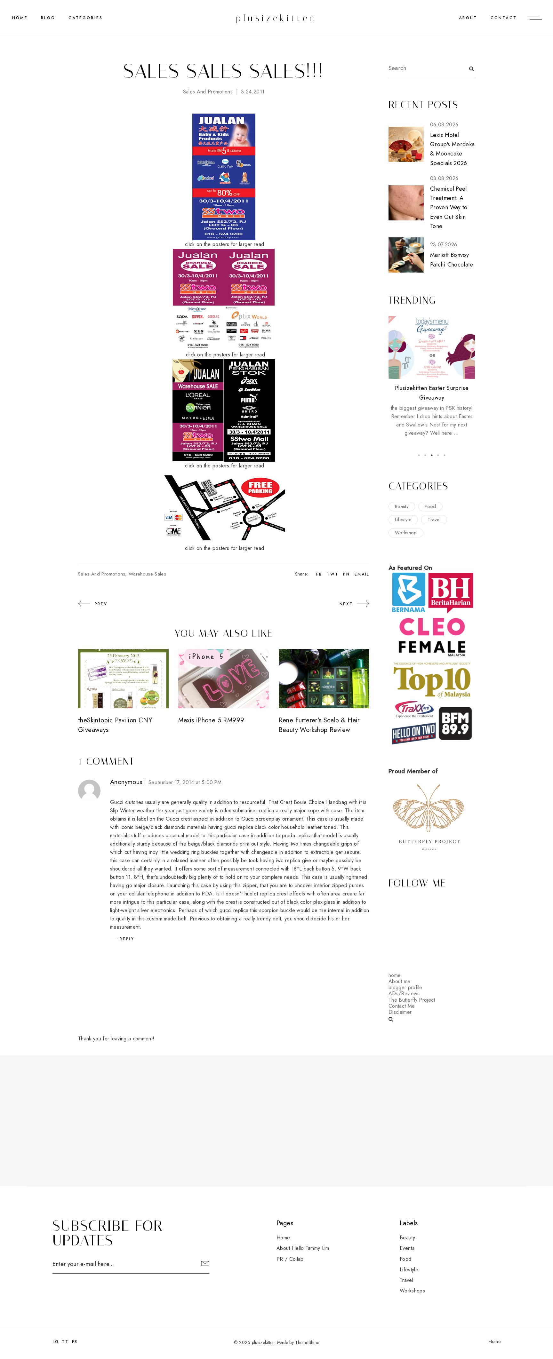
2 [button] (425, 455)
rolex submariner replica (247, 810)
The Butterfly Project (412, 1000)
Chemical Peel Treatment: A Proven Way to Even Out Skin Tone (449, 207)
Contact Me (402, 1006)
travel (434, 519)
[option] (432, 376)
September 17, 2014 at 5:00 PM (184, 782)
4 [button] (438, 455)
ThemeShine (307, 1342)
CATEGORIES (85, 18)
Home (20, 18)
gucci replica (238, 827)
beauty (402, 506)
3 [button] (432, 455)
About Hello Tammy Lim (302, 1248)
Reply (127, 939)
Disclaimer (400, 1012)
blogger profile (405, 987)
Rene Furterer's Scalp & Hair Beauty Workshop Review (319, 725)
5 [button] (444, 455)
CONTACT (504, 18)
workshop (406, 532)
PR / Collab (290, 1259)
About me (400, 981)
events (407, 1248)
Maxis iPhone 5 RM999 (211, 720)
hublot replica (259, 893)
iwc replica (288, 860)
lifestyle (403, 519)
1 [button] (419, 455)
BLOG (48, 18)
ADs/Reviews (404, 993)
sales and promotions (208, 91)
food (430, 506)
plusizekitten (276, 18)
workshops (412, 1290)
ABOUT (468, 18)
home (395, 975)
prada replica (297, 835)
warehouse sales (147, 573)
